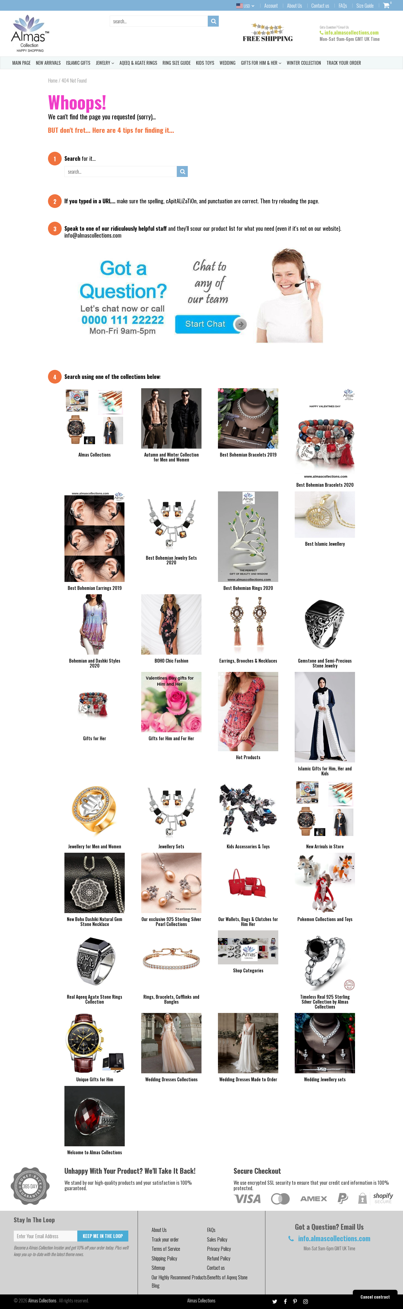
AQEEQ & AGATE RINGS (138, 63)
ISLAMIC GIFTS (78, 63)
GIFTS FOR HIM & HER (260, 63)
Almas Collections (42, 1300)
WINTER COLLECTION (304, 63)
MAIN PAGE (21, 63)
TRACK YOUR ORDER (344, 63)
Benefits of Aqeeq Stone (227, 1277)
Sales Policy (217, 1239)
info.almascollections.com (352, 32)
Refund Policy (218, 1258)
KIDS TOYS (205, 63)
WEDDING (227, 63)
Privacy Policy (219, 1248)
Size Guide (365, 5)
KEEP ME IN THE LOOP (103, 1236)
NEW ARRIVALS (48, 63)
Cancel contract (375, 1297)
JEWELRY (103, 63)
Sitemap (158, 1267)
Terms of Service (166, 1248)
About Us (294, 5)
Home (53, 80)
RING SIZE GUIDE (177, 63)
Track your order (165, 1239)
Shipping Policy (164, 1258)
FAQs (343, 5)
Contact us (320, 5)
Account (271, 5)
